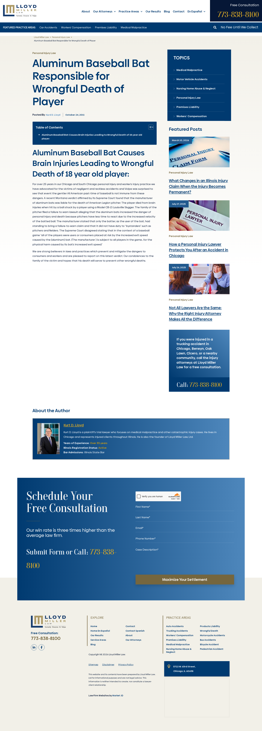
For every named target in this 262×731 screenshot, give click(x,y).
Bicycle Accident (209, 644)
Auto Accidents (175, 626)
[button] (215, 27)
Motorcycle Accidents (212, 635)
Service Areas (98, 639)
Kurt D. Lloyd (74, 425)
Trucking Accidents (177, 630)
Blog (167, 11)
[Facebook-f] (42, 647)
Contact (179, 11)
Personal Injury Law (61, 37)
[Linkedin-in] (34, 647)
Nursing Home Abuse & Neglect (195, 88)
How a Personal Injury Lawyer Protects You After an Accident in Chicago (198, 250)
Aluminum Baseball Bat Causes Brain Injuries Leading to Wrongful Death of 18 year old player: (92, 136)
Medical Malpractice (134, 27)
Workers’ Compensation (76, 27)
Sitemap (93, 664)
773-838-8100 (238, 14)
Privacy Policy (125, 664)
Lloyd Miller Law (41, 37)
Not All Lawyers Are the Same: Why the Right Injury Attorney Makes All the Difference (195, 313)
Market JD (117, 695)
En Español (195, 11)
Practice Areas (129, 11)
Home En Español (100, 630)
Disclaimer (108, 664)
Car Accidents (48, 27)
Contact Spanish (135, 630)
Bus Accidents (208, 639)
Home (94, 626)
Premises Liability (106, 27)
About (86, 11)
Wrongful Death (209, 630)
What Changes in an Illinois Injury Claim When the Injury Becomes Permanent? (198, 186)
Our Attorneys (102, 11)
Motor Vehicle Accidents (191, 79)
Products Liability (210, 626)
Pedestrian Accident (211, 649)
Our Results (153, 11)
